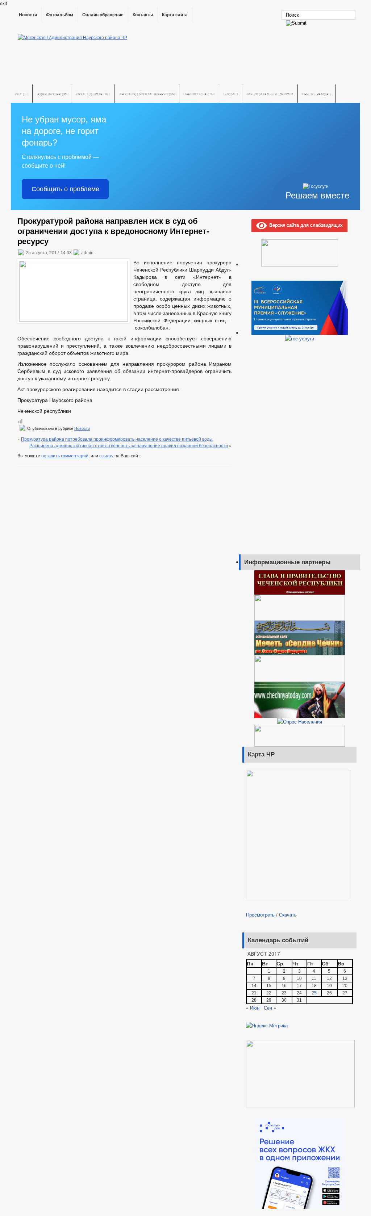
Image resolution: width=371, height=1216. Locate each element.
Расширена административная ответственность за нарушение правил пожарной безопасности (128, 445)
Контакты (143, 14)
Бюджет (231, 93)
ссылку (106, 455)
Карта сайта (175, 14)
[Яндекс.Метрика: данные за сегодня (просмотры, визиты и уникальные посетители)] (267, 1025)
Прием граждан (316, 93)
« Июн (252, 1007)
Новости (28, 14)
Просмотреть (260, 914)
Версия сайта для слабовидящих (305, 224)
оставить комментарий (64, 455)
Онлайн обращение (103, 14)
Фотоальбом (59, 14)
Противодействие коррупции (147, 93)
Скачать (288, 914)
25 (314, 992)
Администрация (52, 93)
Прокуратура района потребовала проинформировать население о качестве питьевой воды (117, 439)
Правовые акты (199, 93)
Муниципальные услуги (270, 93)
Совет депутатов (93, 93)
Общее (22, 93)
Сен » (270, 1007)
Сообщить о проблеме (65, 189)
